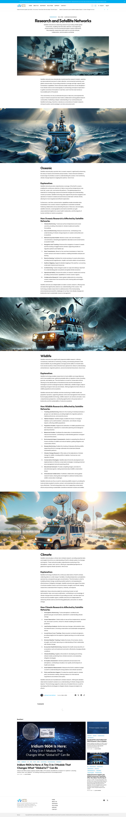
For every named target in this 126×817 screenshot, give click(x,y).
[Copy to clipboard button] (84, 695)
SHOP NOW (54, 803)
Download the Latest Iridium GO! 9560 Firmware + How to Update (97, 740)
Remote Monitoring (51, 761)
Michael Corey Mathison (71, 17)
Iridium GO (89, 735)
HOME (53, 799)
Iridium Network (90, 737)
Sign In (107, 5)
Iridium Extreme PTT (91, 770)
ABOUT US (54, 801)
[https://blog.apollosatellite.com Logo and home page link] (21, 5)
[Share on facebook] (75, 695)
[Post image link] (51, 741)
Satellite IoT (24, 761)
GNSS (38, 761)
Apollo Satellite (28, 774)
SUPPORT (54, 807)
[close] (124, 2)
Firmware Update (91, 772)
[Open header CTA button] (92, 5)
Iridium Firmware (93, 766)
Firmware (94, 735)
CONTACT (54, 809)
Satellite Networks (53, 16)
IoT (28, 761)
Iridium (19, 761)
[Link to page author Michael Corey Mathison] (41, 695)
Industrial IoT (59, 761)
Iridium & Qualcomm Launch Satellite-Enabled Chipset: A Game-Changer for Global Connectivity (80, 9)
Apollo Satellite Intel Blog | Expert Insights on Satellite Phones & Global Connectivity (92, 814)
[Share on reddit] (81, 695)
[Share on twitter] (78, 695)
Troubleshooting (101, 735)
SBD (31, 761)
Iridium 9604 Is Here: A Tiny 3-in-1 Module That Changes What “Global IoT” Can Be (44, 766)
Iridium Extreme (100, 766)
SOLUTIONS (55, 805)
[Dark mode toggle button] (95, 5)
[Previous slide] (104, 9)
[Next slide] (107, 9)
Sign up (18, 814)
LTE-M (34, 761)
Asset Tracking (43, 761)
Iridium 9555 (98, 770)
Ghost (73, 814)
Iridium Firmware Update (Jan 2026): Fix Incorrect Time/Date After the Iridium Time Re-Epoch (37, 9)
